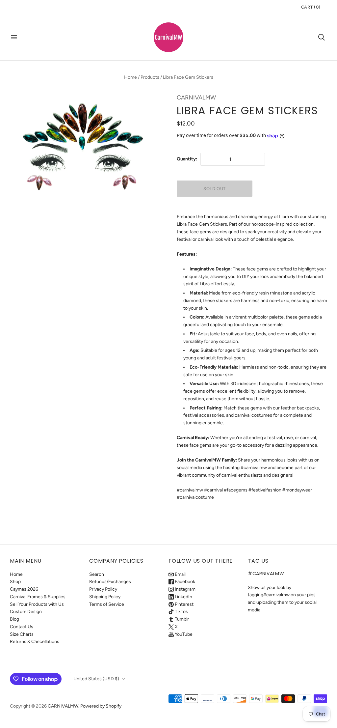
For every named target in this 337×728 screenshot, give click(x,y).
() (311, 7)
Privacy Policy (103, 589)
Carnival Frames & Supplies (37, 597)
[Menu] (14, 37)
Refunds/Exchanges (110, 581)
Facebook (184, 581)
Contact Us (21, 627)
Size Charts (22, 634)
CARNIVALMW (196, 97)
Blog (14, 619)
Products (150, 77)
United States (96, 679)
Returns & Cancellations (34, 641)
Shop (15, 581)
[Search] (321, 37)
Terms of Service (106, 604)
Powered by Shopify (100, 706)
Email (180, 574)
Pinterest (184, 604)
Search (96, 574)
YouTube (183, 634)
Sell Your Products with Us (37, 604)
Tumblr (181, 619)
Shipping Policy (104, 597)
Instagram (184, 589)
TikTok (181, 611)
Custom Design (26, 611)
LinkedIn (183, 597)
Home (130, 77)
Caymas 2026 (24, 589)
